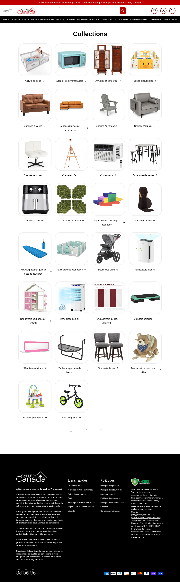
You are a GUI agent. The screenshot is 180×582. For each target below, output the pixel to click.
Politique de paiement (110, 498)
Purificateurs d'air (143, 270)
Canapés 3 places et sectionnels (70, 128)
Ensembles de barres (143, 175)
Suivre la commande (77, 494)
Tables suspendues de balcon (69, 370)
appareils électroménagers (69, 81)
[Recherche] (123, 10)
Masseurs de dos (143, 220)
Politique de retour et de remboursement (111, 492)
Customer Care (154, 11)
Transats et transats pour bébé (143, 370)
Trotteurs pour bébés (33, 417)
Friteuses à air (33, 220)
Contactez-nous (75, 485)
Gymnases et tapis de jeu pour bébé (106, 222)
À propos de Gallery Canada (144, 495)
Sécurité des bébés (33, 368)
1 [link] (71, 429)
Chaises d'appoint (143, 126)
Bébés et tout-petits (143, 81)
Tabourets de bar (106, 368)
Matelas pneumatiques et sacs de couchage (33, 272)
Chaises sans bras (33, 175)
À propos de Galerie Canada (80, 490)
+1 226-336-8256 (151, 520)
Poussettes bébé (106, 270)
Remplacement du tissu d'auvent (106, 321)
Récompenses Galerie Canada (81, 502)
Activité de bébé (33, 81)
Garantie (104, 507)
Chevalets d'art (69, 175)
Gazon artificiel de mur (69, 220)
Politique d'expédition (109, 485)
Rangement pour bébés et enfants (33, 321)
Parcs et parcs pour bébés (70, 270)
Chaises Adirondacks (106, 126)
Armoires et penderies (106, 81)
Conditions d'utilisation (110, 511)
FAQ (70, 498)
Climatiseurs (106, 175)
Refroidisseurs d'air (69, 319)
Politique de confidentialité (112, 502)
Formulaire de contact (141, 529)
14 (101, 429)
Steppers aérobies (143, 319)
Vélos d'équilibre (69, 417)
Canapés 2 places (33, 126)
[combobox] (92, 10)
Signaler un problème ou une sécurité (81, 509)
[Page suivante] (109, 430)
